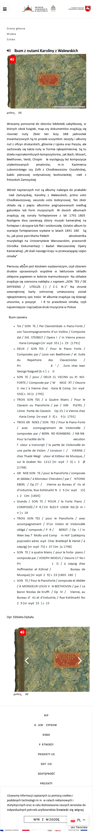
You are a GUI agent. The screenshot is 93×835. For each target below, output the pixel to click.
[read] (9, 51)
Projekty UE (46, 754)
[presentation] (27, 660)
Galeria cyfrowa (46, 725)
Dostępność (46, 774)
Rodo (46, 735)
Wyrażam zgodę (46, 819)
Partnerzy (46, 744)
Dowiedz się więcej (70, 810)
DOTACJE (46, 764)
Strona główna (16, 28)
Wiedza (11, 34)
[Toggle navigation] (4, 9)
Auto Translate (78, 827)
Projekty (46, 783)
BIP (46, 715)
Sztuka (11, 39)
